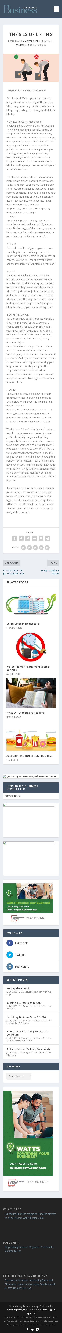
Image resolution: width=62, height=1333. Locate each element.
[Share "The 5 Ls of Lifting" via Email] (41, 538)
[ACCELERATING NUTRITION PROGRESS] (31, 736)
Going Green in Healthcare (22, 623)
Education (11, 1055)
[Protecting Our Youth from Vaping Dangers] (31, 647)
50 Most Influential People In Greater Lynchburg (27, 1033)
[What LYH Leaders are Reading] (31, 693)
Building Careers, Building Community (28, 1049)
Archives (47, 991)
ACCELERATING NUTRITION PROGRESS (29, 755)
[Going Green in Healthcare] (31, 604)
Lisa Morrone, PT (29, 40)
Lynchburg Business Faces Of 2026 (26, 1017)
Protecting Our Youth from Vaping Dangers (27, 668)
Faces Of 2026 (13, 1023)
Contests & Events (14, 1040)
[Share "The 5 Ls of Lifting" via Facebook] (14, 538)
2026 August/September (30, 991)
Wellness (21, 44)
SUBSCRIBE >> (12, 796)
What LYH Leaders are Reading (25, 712)
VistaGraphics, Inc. (17, 1309)
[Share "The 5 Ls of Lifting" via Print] (47, 538)
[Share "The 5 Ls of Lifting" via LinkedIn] (34, 538)
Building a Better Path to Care (23, 1002)
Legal (8, 994)
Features (25, 1023)
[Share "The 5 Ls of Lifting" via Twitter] (21, 538)
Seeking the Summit (18, 988)
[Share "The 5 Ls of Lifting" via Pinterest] (27, 538)
